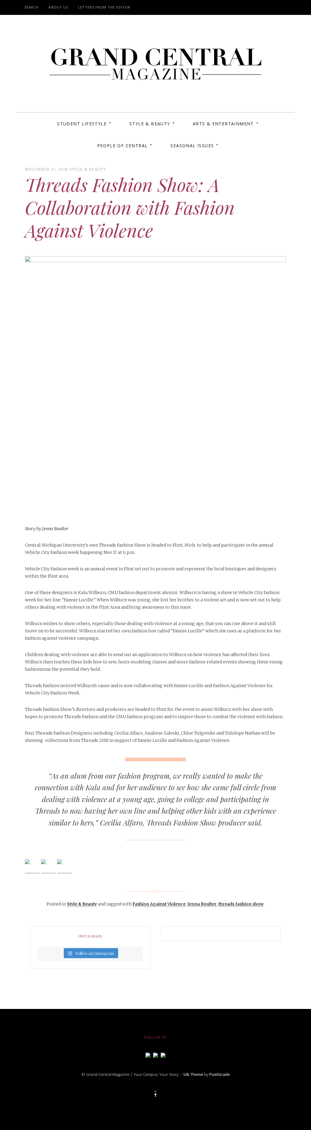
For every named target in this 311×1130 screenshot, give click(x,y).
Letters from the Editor (104, 7)
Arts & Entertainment (223, 124)
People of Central (122, 145)
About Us (58, 7)
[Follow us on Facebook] (148, 1054)
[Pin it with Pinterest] (64, 866)
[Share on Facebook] (32, 866)
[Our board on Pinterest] (163, 1054)
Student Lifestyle (82, 124)
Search (31, 7)
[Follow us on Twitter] (155, 1054)
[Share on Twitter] (48, 866)
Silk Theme (193, 1074)
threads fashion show (241, 904)
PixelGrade (219, 1074)
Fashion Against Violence (159, 904)
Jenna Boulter (202, 904)
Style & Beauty (149, 124)
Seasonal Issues (192, 145)
